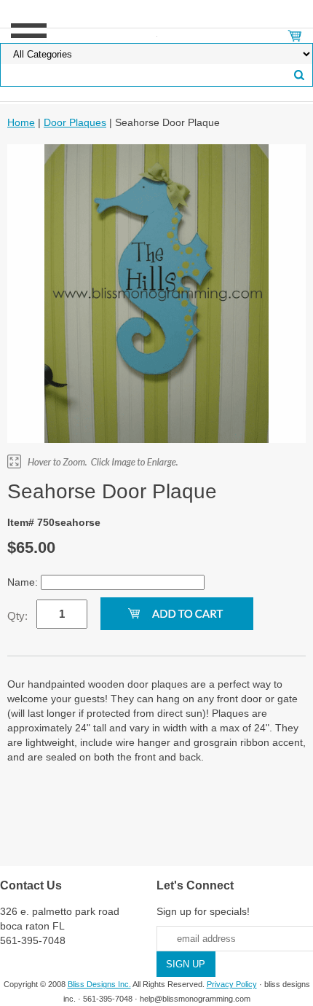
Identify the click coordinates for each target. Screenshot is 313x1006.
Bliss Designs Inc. (99, 984)
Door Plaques (75, 122)
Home (21, 122)
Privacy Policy (232, 984)
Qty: (17, 616)
